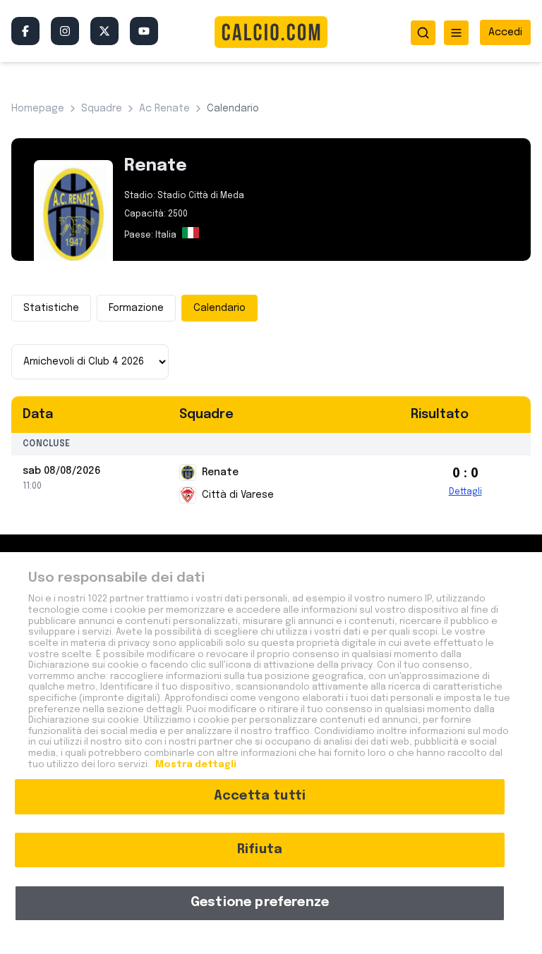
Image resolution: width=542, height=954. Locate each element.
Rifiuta (259, 849)
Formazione (136, 308)
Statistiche (51, 308)
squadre (101, 109)
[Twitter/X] (104, 31)
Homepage (37, 109)
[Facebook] (25, 31)
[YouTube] (144, 31)
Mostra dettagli (194, 764)
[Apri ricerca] (423, 32)
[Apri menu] (456, 32)
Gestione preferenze (260, 902)
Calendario (219, 308)
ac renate (164, 109)
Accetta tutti (260, 796)
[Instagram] (65, 31)
